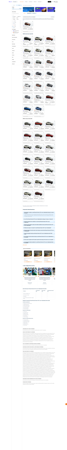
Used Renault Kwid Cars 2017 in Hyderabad (28, 330)
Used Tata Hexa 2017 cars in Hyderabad (38, 339)
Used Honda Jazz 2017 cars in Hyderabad (37, 357)
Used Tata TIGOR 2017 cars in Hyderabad (31, 363)
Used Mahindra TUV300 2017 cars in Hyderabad (32, 334)
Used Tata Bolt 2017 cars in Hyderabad (38, 375)
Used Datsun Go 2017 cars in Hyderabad (34, 364)
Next (55, 9)
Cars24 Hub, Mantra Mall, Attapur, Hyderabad (41, 383)
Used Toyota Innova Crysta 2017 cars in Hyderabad (32, 376)
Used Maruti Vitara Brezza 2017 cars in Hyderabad (45, 338)
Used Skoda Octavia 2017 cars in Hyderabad (32, 370)
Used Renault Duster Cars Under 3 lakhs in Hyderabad (30, 348)
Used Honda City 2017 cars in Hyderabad (43, 353)
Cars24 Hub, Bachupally (32, 383)
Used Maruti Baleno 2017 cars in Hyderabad (40, 352)
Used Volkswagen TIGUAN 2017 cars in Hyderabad (35, 337)
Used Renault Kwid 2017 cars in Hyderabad (28, 352)
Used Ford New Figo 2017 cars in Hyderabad (36, 372)
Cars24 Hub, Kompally (25, 383)
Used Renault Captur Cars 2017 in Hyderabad (40, 330)
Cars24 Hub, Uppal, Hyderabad (30, 384)
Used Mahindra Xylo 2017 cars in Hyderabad (44, 340)
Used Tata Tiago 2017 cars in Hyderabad (34, 356)
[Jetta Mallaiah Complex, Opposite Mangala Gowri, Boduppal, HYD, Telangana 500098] (50, 256)
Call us (50, 1)
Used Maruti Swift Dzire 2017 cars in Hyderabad (32, 374)
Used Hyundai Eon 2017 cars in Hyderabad (38, 365)
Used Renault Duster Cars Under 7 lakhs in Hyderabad (40, 349)
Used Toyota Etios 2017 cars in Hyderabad (45, 371)
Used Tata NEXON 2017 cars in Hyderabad (44, 334)
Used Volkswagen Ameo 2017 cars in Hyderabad (46, 376)
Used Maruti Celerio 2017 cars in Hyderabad (31, 355)
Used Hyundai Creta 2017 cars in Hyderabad (40, 333)
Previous (22, 9)
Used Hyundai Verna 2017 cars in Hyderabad (45, 356)
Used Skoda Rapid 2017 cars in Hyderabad (43, 370)
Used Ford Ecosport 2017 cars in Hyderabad (28, 333)
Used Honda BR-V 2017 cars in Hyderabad (42, 363)
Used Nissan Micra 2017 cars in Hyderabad (38, 369)
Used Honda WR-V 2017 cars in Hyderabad (37, 335)
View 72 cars (27, 261)
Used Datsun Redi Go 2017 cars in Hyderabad (46, 364)
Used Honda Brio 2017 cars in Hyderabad (48, 372)
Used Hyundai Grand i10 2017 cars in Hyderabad (35, 354)
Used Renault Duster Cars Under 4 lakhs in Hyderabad (44, 348)
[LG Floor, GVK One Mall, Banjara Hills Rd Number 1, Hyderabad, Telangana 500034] (40, 256)
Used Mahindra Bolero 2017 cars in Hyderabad (32, 340)
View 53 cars (38, 261)
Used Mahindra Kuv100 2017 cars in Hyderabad (32, 368)
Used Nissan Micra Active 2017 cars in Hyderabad (45, 374)
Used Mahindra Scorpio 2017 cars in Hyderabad (32, 338)
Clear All (25, 13)
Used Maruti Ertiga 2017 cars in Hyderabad (42, 336)
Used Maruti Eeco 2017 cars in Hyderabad (31, 336)
